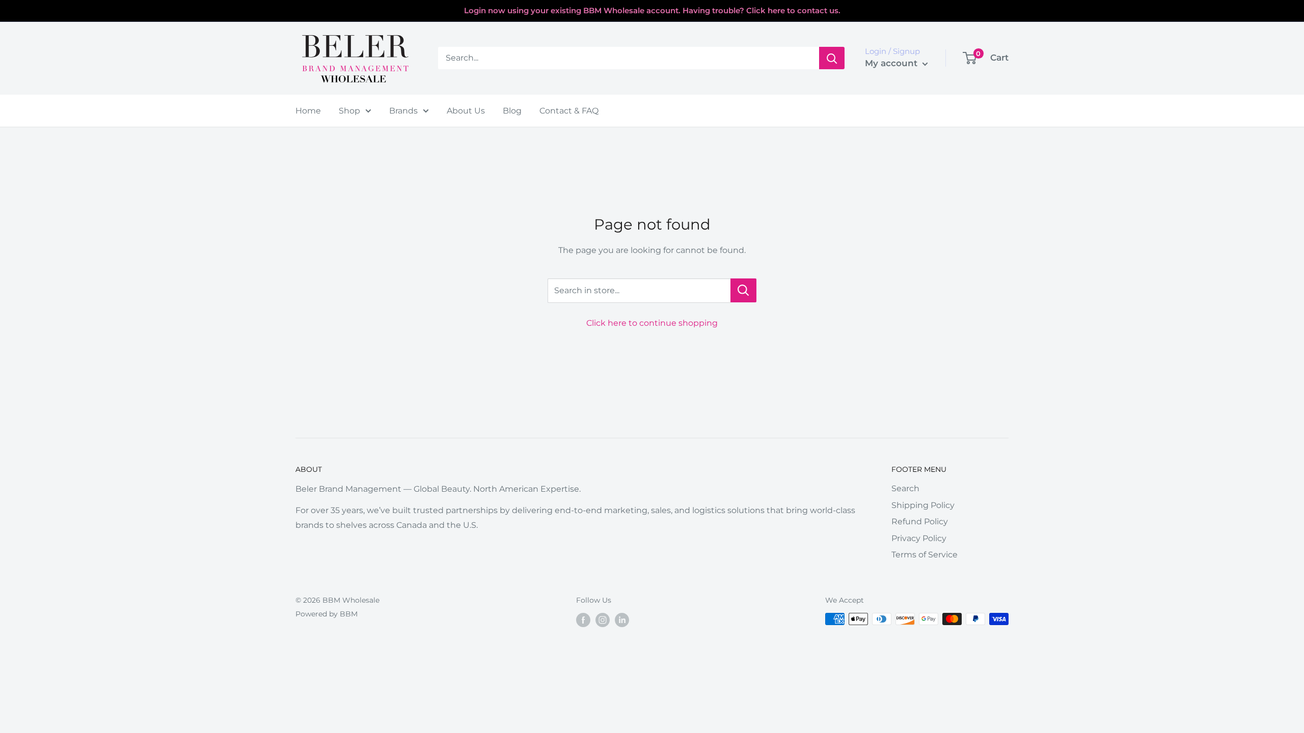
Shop (349, 111)
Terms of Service (924, 554)
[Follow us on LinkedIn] (622, 620)
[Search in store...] (743, 290)
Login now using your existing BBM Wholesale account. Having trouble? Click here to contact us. (652, 10)
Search (905, 488)
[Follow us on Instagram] (602, 620)
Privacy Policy (918, 538)
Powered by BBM (326, 613)
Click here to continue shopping (652, 323)
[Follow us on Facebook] (583, 620)
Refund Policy (919, 521)
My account (892, 63)
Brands (403, 111)
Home (308, 111)
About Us (466, 111)
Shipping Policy (923, 505)
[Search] (832, 58)
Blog (512, 111)
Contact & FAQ (569, 111)
